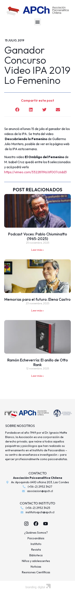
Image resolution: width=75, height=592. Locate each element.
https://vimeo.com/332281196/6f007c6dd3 (35, 172)
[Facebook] (36, 523)
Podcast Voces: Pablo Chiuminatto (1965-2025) (37, 236)
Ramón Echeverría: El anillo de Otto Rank (37, 362)
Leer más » (37, 249)
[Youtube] (45, 523)
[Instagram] (26, 523)
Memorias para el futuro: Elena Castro (37, 299)
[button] (37, 21)
